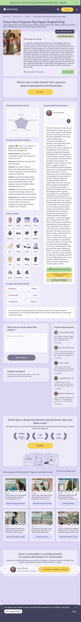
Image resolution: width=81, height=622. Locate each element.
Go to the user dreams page (66, 471)
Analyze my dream (66, 32)
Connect (63, 3)
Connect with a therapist (61, 270)
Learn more (65, 607)
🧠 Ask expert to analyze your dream (59, 275)
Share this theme (67, 36)
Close (74, 611)
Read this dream (68, 504)
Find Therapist (68, 72)
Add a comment (21, 358)
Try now (67, 10)
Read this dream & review (16, 504)
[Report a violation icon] (44, 39)
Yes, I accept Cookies (13, 611)
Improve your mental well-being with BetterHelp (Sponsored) (34, 3)
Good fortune (17, 16)
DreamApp (6, 16)
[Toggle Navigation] (77, 9)
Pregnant (27, 16)
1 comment (58, 343)
